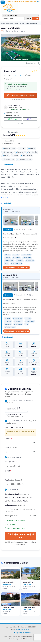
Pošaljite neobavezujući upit (22, 536)
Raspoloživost (20, 229)
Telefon (13, 480)
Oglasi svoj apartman (24, 633)
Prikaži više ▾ (5, 198)
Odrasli (8, 439)
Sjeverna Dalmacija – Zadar (9, 23)
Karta (21, 124)
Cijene (31, 229)
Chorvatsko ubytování (15, 639)
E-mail (8, 471)
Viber (31, 119)
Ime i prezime (11, 462)
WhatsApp (13, 119)
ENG (19, 497)
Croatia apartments (26, 636)
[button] (20, 133)
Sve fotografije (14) (33, 63)
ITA (31, 497)
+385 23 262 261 (12, 113)
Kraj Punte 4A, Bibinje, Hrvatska (14, 31)
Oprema (8, 229)
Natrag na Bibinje (8, 141)
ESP (6, 501)
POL (24, 501)
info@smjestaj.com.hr (23, 629)
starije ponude (8, 636)
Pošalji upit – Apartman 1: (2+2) (17, 267)
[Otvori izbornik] (3, 2)
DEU (25, 497)
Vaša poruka (15, 505)
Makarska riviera (27, 639)
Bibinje (22, 23)
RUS (18, 501)
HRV (7, 497)
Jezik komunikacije (17, 494)
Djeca (11, 448)
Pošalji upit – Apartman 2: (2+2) (17, 331)
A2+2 (17, 75)
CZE (13, 497)
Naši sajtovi (16, 636)
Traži (36, 18)
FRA (12, 501)
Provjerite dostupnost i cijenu (22, 95)
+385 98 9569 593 (13, 115)
